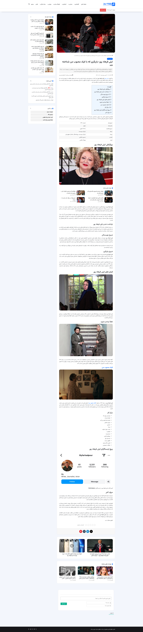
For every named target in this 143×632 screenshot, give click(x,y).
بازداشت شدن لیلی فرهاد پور (101, 92)
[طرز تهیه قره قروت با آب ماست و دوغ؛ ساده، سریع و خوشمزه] (49, 28)
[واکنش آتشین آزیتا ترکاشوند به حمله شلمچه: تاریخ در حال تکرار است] (108, 200)
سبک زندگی (43, 4)
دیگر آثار (107, 107)
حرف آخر (107, 113)
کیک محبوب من (105, 105)
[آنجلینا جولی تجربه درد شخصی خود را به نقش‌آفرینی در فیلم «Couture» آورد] (104, 571)
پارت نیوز (107, 78)
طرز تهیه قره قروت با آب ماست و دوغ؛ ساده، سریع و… (37, 27)
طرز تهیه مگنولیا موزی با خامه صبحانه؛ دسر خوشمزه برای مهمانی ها (37, 48)
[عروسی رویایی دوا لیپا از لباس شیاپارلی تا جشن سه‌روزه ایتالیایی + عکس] (67, 571)
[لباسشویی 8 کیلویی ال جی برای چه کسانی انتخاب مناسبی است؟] (49, 35)
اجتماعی (64, 4)
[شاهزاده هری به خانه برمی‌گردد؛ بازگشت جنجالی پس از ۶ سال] (49, 22)
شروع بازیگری (105, 97)
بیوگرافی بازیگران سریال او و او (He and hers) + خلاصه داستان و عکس (86, 577)
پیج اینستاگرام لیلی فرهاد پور (102, 110)
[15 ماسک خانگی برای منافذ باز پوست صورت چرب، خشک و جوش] (49, 70)
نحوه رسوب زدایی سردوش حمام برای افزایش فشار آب (37, 40)
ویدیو (32, 4)
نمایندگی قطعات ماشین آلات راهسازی (43, 100)
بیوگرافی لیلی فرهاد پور (103, 89)
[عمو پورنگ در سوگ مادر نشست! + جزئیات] (81, 200)
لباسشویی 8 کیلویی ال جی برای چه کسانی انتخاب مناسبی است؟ (37, 34)
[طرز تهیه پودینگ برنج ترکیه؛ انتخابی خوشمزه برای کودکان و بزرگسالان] (49, 56)
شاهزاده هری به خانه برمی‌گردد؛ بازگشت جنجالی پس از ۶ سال (37, 20)
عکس (37, 4)
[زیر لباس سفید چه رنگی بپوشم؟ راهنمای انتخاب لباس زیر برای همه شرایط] (49, 63)
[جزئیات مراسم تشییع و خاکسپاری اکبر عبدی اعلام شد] (108, 193)
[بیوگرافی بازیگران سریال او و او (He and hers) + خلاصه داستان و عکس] (86, 571)
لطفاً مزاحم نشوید (104, 102)
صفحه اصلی (83, 4)
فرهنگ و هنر (57, 4)
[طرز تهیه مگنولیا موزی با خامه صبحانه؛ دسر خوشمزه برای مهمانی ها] (49, 48)
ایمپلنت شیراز (50, 112)
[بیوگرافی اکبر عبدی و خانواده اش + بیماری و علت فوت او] (81, 193)
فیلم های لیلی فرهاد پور (103, 100)
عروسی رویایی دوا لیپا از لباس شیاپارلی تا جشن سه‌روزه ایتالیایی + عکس (67, 577)
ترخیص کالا (50, 114)
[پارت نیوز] (109, 4)
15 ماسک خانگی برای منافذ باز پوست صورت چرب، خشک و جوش (37, 69)
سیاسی (70, 4)
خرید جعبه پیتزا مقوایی (48, 117)
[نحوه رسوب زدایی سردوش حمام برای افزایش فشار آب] (49, 42)
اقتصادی (77, 4)
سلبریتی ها (98, 55)
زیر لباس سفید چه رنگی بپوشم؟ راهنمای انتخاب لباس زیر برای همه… (37, 62)
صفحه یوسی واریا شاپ (48, 120)
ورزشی (50, 4)
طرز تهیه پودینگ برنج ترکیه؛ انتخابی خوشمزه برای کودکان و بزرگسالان (37, 55)
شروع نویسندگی (104, 94)
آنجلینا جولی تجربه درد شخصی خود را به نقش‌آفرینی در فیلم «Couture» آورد (105, 577)
